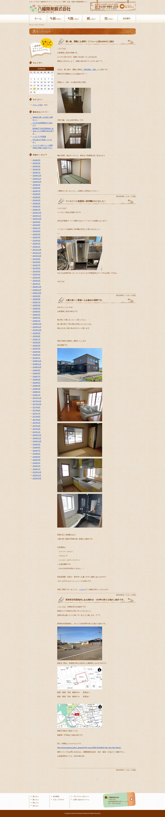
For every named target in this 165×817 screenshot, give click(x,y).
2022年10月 (37, 219)
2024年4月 (36, 163)
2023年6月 (36, 194)
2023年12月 (37, 176)
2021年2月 (36, 281)
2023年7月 (36, 191)
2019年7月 (36, 339)
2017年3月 (36, 426)
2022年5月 (36, 234)
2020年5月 (36, 308)
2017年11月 (37, 401)
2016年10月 (37, 441)
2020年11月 (37, 290)
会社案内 (126, 18)
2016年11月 (37, 438)
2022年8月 (36, 225)
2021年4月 (36, 274)
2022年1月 (36, 247)
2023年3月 (36, 203)
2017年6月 (36, 417)
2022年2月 (36, 244)
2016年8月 (36, 447)
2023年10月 (37, 182)
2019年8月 (36, 336)
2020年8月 (36, 299)
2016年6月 (36, 454)
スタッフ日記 (38, 105)
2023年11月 (37, 179)
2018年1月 (36, 395)
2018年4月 (36, 386)
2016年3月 (36, 463)
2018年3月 (36, 389)
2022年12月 (37, 213)
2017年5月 (36, 420)
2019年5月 (36, 346)
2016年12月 (37, 435)
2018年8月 (36, 373)
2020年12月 (37, 287)
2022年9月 (36, 222)
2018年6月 (36, 379)
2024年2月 (36, 169)
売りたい (109, 18)
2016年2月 (36, 466)
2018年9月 (36, 370)
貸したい (91, 18)
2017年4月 (36, 423)
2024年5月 (36, 160)
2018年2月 (36, 392)
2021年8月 (36, 262)
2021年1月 (36, 284)
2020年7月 (36, 302)
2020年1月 (36, 321)
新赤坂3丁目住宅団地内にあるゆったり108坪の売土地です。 (43, 131)
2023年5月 (36, 197)
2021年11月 (37, 253)
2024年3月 (36, 166)
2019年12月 (37, 324)
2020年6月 (36, 305)
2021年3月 (36, 278)
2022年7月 (36, 228)
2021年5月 (36, 271)
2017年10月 (37, 404)
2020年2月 (36, 318)
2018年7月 (36, 376)
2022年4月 (36, 237)
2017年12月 (37, 398)
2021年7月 (36, 265)
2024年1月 (36, 172)
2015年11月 (37, 475)
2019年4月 (36, 349)
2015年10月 (37, 478)
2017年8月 (36, 410)
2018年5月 (36, 383)
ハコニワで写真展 (39, 137)
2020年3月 (36, 315)
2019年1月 (36, 358)
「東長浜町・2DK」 (90, 69)
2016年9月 (36, 444)
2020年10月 (37, 293)
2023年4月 (36, 200)
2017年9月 (36, 407)
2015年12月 (37, 472)
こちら (81, 589)
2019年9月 (36, 333)
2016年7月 (36, 451)
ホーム (38, 18)
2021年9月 (36, 259)
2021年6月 (36, 268)
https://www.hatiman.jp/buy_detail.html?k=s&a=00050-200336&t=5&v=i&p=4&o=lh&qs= (89, 748)
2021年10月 (37, 256)
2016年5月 (36, 457)
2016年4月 (36, 460)
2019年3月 (36, 352)
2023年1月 (36, 210)
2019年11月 (37, 327)
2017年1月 (36, 432)
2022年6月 (36, 231)
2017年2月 (36, 429)
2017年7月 (36, 414)
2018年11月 (37, 364)
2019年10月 (37, 330)
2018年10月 (37, 367)
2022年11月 (37, 216)
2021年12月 (37, 250)
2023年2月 (36, 206)
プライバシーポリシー (81, 796)
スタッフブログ (58, 799)
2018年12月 (37, 361)
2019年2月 (36, 355)
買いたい (73, 18)
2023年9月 (36, 185)
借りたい (56, 18)
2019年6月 (36, 342)
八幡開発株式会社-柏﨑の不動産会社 (49, 9)
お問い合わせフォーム (81, 799)
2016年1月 (36, 469)
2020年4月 (36, 311)
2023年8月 (36, 188)
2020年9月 (36, 296)
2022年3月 (36, 240)
